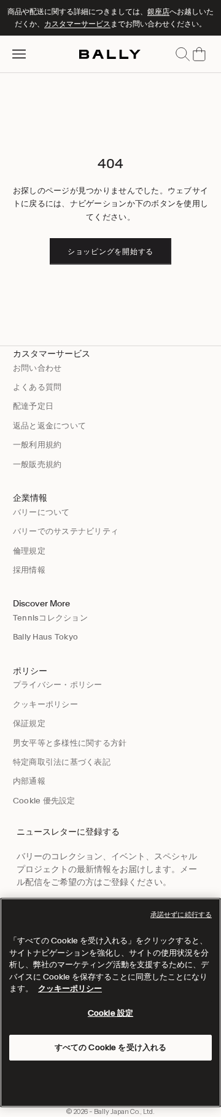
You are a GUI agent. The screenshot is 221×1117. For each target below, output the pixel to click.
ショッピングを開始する (110, 251)
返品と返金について (49, 425)
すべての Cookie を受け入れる (110, 1047)
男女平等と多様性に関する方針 (70, 743)
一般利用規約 (37, 444)
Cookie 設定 (110, 1013)
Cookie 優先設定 (44, 800)
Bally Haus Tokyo (45, 637)
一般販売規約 (37, 464)
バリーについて (41, 512)
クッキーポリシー (45, 704)
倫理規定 (29, 551)
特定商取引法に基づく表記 (61, 762)
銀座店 (158, 11)
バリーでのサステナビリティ (65, 531)
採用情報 (29, 570)
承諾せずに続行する (181, 914)
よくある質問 (37, 387)
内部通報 (29, 781)
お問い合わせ (37, 368)
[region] (110, 1002)
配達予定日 (33, 406)
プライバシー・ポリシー (58, 684)
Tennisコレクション (50, 618)
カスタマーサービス (77, 23)
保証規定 (29, 723)
